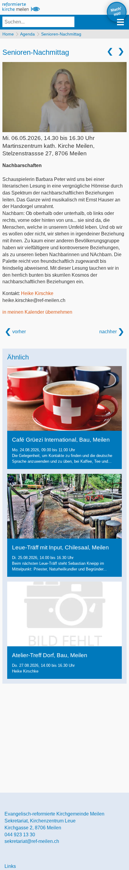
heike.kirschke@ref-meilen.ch (33, 300)
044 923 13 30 (19, 834)
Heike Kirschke (37, 293)
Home (8, 34)
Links (10, 866)
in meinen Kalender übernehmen (37, 312)
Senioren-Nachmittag (61, 34)
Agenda (27, 34)
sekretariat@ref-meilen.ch (31, 841)
